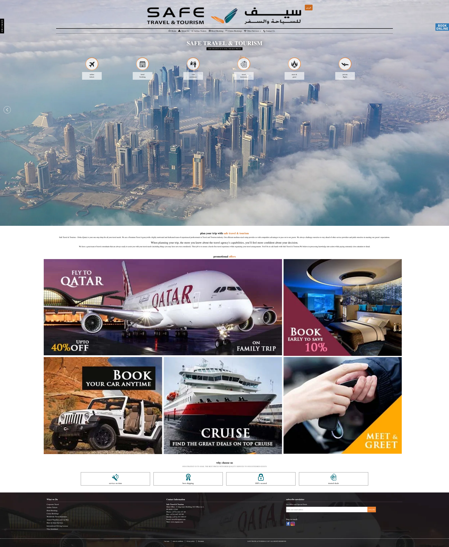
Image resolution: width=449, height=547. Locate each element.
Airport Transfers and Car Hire (58, 520)
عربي (308, 7)
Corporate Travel (53, 504)
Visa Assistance (52, 529)
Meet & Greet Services (55, 523)
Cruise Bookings (235, 31)
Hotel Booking (217, 31)
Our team (166, 541)
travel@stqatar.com (178, 519)
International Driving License (57, 526)
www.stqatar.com (177, 522)
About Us (185, 31)
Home (173, 31)
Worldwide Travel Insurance (57, 516)
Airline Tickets (200, 31)
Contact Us (270, 31)
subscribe (371, 509)
